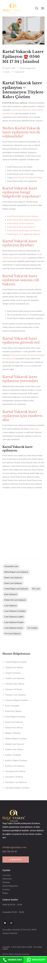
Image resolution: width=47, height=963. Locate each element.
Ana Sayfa (6, 875)
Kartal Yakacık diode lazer (21, 110)
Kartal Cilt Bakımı (12, 706)
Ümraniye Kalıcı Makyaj (14, 684)
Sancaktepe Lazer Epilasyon (16, 782)
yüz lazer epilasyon (12, 633)
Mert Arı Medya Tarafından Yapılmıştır (16, 954)
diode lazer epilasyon (13, 578)
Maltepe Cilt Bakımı (13, 733)
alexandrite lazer (11, 566)
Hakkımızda (7, 879)
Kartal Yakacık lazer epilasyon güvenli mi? (21, 340)
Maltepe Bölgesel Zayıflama (16, 739)
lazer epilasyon (10, 606)
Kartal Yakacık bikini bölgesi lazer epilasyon (24, 220)
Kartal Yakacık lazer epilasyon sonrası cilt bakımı (20, 280)
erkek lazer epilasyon (13, 583)
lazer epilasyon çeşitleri (14, 617)
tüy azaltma (32, 628)
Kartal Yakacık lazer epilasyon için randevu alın (22, 416)
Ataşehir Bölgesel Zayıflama (16, 662)
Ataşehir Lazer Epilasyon (14, 678)
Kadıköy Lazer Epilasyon (15, 766)
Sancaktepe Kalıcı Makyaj (15, 771)
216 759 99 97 (9, 851)
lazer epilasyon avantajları (14, 611)
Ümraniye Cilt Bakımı (13, 689)
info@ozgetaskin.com (14, 847)
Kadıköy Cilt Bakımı (13, 755)
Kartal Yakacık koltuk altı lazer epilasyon (22, 216)
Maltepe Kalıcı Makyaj (14, 728)
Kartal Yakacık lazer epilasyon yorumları (20, 379)
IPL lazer (36, 589)
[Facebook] (4, 922)
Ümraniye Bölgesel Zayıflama (16, 700)
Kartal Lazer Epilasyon (14, 722)
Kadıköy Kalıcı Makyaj (14, 749)
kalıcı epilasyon (10, 594)
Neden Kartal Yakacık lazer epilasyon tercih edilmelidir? (21, 132)
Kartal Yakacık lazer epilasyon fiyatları (27, 177)
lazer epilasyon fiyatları (14, 622)
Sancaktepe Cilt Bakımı (14, 777)
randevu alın (34, 429)
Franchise (6, 889)
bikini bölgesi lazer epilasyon (16, 572)
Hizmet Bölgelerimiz (28, 68)
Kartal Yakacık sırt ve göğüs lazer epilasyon (23, 234)
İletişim (5, 893)
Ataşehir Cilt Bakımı (13, 673)
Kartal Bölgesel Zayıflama (15, 717)
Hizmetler (6, 882)
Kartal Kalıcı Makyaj (13, 711)
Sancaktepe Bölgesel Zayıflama (17, 788)
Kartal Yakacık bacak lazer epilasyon (21, 227)
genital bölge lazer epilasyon (16, 589)
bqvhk (7, 72)
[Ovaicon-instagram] (11, 922)
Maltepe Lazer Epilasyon (14, 744)
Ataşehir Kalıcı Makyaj (14, 667)
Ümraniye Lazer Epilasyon (15, 695)
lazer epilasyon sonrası (13, 628)
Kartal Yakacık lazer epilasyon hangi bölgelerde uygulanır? (21, 192)
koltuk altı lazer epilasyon (15, 600)
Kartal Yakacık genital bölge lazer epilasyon (23, 230)
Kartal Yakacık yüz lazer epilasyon (20, 223)
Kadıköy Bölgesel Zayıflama (16, 760)
